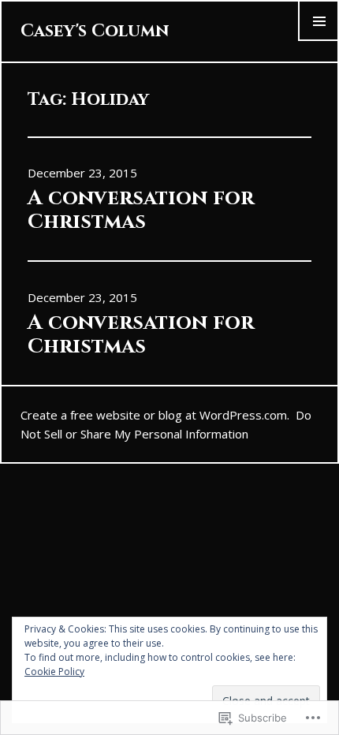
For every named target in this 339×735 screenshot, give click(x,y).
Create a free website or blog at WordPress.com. (154, 415)
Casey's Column (94, 31)
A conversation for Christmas (141, 210)
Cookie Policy (54, 671)
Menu (318, 40)
